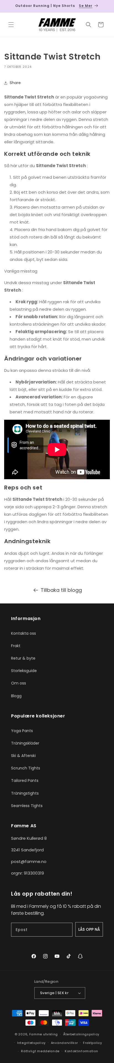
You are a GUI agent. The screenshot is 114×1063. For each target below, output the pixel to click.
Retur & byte (23, 658)
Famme (35, 1034)
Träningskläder (25, 743)
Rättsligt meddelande (40, 1051)
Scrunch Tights (25, 768)
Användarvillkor (64, 1043)
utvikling (50, 1034)
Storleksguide (24, 670)
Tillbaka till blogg (61, 590)
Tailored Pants (24, 780)
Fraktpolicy (92, 1043)
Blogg (16, 696)
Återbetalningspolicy (81, 1034)
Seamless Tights (27, 805)
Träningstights (25, 793)
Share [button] (15, 82)
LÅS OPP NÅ (89, 929)
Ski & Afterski (23, 755)
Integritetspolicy (31, 1043)
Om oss (18, 683)
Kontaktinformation (81, 1051)
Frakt (15, 646)
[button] (11, 25)
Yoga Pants (22, 730)
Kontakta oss (23, 633)
